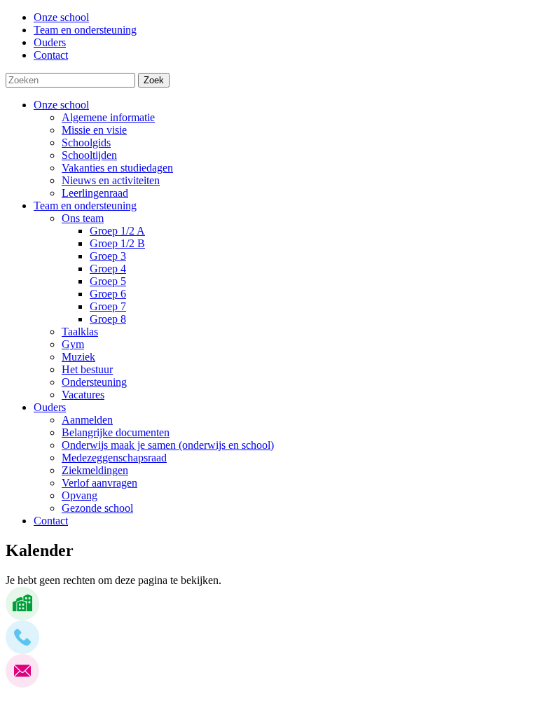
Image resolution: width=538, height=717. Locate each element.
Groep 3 (108, 256)
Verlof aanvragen (99, 483)
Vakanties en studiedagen (117, 168)
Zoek (154, 80)
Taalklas (80, 331)
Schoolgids (86, 142)
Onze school (61, 105)
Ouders (50, 407)
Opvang (79, 495)
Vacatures (83, 395)
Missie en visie (94, 130)
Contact (51, 521)
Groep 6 (108, 294)
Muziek (78, 357)
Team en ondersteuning (85, 205)
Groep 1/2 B (117, 243)
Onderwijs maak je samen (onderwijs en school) (168, 445)
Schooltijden (89, 155)
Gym (73, 344)
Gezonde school (97, 508)
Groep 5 (108, 281)
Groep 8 (108, 319)
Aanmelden (87, 420)
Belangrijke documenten (116, 432)
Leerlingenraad (95, 193)
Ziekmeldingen (95, 470)
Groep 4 (108, 268)
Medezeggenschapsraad (114, 458)
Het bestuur (87, 369)
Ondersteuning (94, 382)
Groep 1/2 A (117, 231)
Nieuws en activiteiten (111, 180)
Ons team (83, 218)
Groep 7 (108, 306)
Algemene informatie (108, 117)
